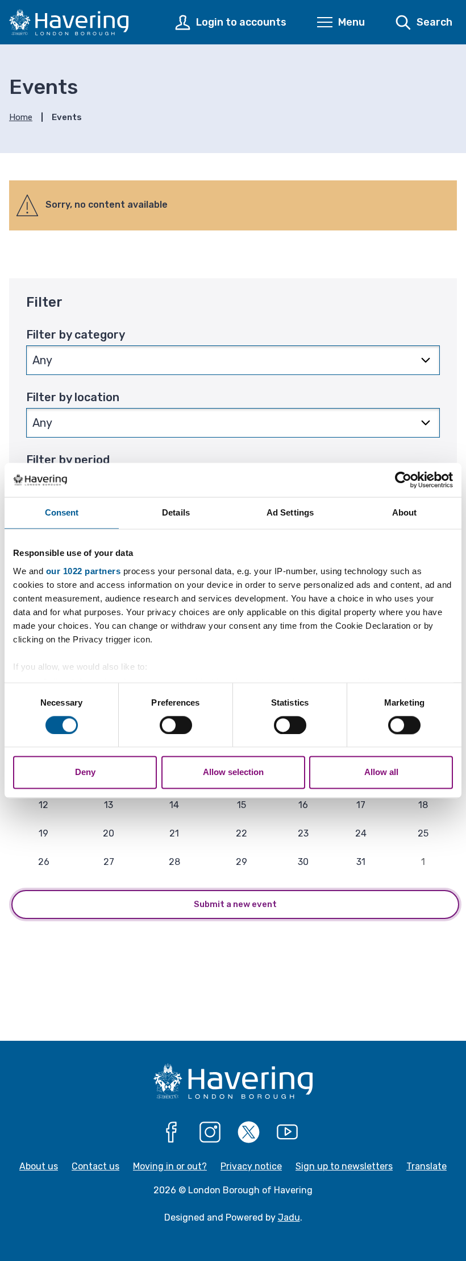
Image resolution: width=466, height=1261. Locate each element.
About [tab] (404, 512)
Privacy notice (251, 1166)
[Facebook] (172, 1132)
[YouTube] (287, 1132)
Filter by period (68, 460)
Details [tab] (176, 512)
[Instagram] (210, 1132)
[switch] (176, 725)
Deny (85, 772)
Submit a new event (235, 904)
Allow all (381, 772)
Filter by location (72, 397)
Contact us (95, 1166)
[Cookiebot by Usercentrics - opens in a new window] (403, 479)
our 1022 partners (83, 571)
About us (38, 1166)
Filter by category (75, 334)
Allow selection (233, 772)
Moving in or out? (170, 1166)
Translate (426, 1166)
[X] (249, 1132)
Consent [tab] (62, 512)
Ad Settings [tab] (290, 512)
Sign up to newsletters (344, 1166)
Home (20, 117)
